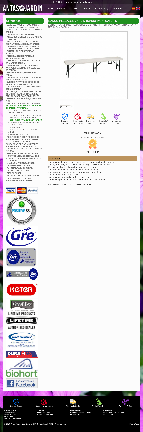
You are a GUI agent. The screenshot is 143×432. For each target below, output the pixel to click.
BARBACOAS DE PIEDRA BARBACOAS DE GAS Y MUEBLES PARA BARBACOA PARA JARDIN (22, 144)
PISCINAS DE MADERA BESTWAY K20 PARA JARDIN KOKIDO (24, 78)
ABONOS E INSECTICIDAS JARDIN (23, 176)
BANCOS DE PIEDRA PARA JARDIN (23, 118)
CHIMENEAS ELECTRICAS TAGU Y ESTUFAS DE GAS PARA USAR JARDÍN (24, 47)
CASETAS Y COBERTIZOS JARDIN (23, 25)
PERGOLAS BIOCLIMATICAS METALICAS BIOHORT (20, 57)
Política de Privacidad (12, 419)
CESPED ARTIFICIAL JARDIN (20, 165)
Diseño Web (134, 424)
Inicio (50, 8)
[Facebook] (22, 387)
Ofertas (87, 8)
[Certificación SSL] (22, 225)
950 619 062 (57, 2)
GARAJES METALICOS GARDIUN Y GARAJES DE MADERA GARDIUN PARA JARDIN (24, 29)
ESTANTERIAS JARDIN (19, 135)
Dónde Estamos (10, 415)
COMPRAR (54, 158)
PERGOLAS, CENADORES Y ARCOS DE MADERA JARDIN (23, 62)
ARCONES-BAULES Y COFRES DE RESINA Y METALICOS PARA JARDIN (23, 43)
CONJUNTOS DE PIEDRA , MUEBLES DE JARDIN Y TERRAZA (80, 25)
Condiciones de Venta (45, 415)
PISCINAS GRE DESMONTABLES (22, 34)
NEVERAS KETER (17, 127)
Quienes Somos (10, 413)
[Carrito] (131, 8)
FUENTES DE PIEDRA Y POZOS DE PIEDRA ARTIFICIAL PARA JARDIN (22, 138)
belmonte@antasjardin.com (78, 2)
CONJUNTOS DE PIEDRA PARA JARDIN (25, 115)
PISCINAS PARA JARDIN (18, 171)
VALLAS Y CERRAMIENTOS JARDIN (23, 103)
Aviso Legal (8, 417)
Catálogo (74, 8)
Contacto (117, 8)
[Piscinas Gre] (22, 246)
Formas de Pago (43, 413)
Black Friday (101, 8)
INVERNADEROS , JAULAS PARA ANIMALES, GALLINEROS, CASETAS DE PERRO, (23, 67)
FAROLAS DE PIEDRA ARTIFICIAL (23, 153)
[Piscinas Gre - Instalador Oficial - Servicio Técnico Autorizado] (22, 279)
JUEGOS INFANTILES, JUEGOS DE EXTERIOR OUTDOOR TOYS (22, 83)
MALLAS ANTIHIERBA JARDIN (21, 163)
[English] (138, 8)
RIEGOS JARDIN (14, 173)
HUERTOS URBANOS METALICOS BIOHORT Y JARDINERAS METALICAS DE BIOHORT (23, 158)
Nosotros (61, 8)
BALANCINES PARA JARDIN (20, 168)
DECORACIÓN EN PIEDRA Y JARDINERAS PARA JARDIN (19, 179)
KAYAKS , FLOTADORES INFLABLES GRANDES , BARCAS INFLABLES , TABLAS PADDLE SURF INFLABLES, (23, 93)
